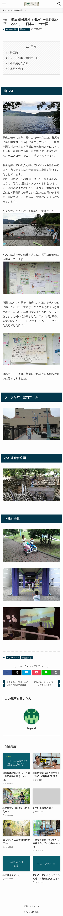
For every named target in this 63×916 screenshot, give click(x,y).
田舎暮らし (24, 29)
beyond (31, 728)
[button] (7, 672)
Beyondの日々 (12, 29)
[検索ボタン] (59, 4)
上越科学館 (16, 68)
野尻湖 (14, 52)
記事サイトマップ (31, 906)
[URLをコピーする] (55, 672)
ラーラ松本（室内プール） (25, 58)
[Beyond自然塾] (31, 4)
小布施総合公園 (19, 63)
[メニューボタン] (4, 4)
